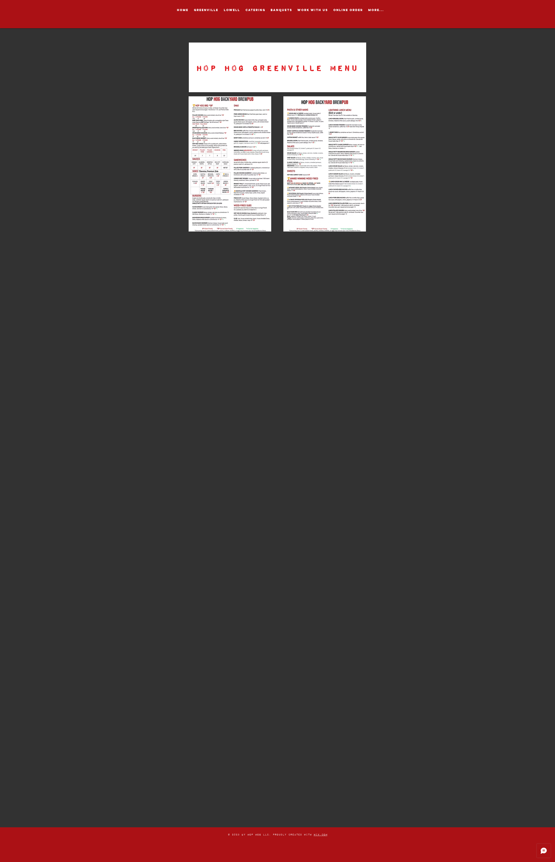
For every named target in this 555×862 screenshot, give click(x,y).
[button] (206, 10)
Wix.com (320, 834)
